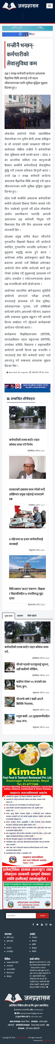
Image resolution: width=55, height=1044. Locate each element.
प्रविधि (34, 944)
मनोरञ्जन (34, 937)
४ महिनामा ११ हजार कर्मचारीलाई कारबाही (26, 542)
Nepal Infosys (48, 1040)
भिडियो (34, 951)
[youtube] (42, 925)
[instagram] (46, 925)
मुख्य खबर (9, 616)
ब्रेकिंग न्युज (10, 937)
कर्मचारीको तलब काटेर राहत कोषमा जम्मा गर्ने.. (26, 649)
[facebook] (33, 925)
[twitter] (37, 925)
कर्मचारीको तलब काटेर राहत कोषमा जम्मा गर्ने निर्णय (24, 442)
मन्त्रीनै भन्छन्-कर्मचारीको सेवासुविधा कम (22, 54)
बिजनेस (34, 941)
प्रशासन (20, 616)
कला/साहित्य (11, 969)
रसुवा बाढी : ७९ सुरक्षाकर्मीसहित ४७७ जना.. (33, 719)
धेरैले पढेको (31, 616)
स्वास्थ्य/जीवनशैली (12, 962)
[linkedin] (51, 925)
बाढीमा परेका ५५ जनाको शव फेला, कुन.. (31, 684)
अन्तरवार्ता (10, 965)
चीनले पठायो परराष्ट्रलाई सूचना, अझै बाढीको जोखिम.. (32, 667)
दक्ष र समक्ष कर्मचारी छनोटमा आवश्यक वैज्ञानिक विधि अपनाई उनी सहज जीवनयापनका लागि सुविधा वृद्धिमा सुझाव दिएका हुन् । (26, 80)
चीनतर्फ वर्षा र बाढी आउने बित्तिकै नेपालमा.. (29, 701)
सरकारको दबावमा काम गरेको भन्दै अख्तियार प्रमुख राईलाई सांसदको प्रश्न (27, 494)
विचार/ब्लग (10, 973)
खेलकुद (34, 948)
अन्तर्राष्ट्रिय (10, 951)
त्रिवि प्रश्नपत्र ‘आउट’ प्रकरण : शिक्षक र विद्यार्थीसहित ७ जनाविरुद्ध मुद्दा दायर (27, 594)
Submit (42, 915)
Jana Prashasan (22, 1037)
